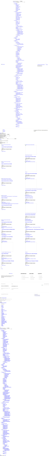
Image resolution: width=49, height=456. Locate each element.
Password (1, 300)
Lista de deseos (27, 192)
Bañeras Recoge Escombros (19, 114)
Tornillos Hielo (5, 346)
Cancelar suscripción (4, 310)
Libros (2, 422)
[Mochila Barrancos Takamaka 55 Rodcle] (30, 258)
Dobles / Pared (6, 385)
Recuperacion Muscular (19, 75)
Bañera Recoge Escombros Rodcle (30, 156)
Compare (34, 192)
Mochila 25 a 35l (18, 98)
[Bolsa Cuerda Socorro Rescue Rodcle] (37, 166)
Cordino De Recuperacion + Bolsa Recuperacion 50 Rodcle (34, 229)
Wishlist (2, 325)
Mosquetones (4, 394)
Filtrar (15, 138)
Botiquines (17, 5)
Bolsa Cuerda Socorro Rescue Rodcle (31, 173)
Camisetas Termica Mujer (19, 103)
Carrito (2, 311)
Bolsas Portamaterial (20, 29)
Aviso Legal (3, 309)
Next (2, 268)
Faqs (2, 315)
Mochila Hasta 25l (18, 99)
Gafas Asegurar (19, 49)
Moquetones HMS (20, 30)
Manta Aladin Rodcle (5, 253)
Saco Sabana (17, 42)
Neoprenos (4, 361)
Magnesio (19, 50)
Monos (17, 83)
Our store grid (3, 319)
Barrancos (16, 20)
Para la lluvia (16, 108)
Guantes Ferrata (19, 63)
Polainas (17, 110)
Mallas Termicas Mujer (19, 106)
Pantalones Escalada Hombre (19, 94)
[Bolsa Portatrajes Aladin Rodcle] (37, 208)
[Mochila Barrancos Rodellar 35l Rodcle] (7, 258)
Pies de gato (17, 72)
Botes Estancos (18, 23)
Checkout (3, 312)
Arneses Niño (17, 52)
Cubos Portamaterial (20, 123)
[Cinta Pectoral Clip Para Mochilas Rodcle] (7, 227)
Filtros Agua (17, 7)
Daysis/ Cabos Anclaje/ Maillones (20, 60)
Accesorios (19, 35)
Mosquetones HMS (20, 87)
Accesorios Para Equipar (21, 46)
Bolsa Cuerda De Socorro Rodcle (7, 163)
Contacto (3, 307)
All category (16, 3)
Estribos (17, 61)
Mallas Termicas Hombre (6, 420)
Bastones (16, 37)
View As (1, 143)
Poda (16, 124)
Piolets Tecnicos (18, 17)
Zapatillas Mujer (18, 107)
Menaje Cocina (5, 335)
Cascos (17, 24)
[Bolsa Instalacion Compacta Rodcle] (37, 183)
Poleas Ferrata (19, 64)
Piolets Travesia (18, 18)
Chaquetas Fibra (5, 431)
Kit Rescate (17, 16)
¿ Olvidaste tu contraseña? (3, 302)
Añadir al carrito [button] (3, 151)
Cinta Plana (6, 444)
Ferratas (17, 62)
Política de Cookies (4, 321)
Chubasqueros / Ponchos (19, 109)
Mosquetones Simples (20, 34)
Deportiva (19, 58)
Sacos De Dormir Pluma (20, 44)
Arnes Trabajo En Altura (19, 113)
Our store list (3, 320)
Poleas (17, 36)
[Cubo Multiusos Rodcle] (28, 234)
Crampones (17, 13)
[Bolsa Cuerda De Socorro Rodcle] (6, 161)
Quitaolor (17, 10)
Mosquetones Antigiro (20, 69)
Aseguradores (17, 53)
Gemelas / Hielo (19, 59)
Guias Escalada (18, 96)
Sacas (16, 89)
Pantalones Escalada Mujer (6, 433)
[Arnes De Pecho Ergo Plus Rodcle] (6, 144)
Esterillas (17, 41)
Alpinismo (16, 11)
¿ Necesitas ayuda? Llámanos (41, 64)
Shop (2, 306)
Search (21, 1)
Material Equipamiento (19, 66)
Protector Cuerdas (20, 119)
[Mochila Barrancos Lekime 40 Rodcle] (37, 246)
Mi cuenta (3, 317)
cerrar (5, 455)
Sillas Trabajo (17, 126)
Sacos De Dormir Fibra (7, 370)
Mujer (15, 102)
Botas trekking (18, 39)
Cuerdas (17, 25)
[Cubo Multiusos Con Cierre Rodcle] (6, 234)
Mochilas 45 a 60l (18, 100)
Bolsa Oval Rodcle (4, 197)
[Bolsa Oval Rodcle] (4, 195)
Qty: (25, 159)
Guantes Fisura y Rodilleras (19, 65)
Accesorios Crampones (19, 12)
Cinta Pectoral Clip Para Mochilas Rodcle (8, 229)
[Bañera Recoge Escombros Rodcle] (37, 149)
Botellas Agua (17, 4)
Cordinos (19, 57)
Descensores (4, 446)
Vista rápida (31, 192)
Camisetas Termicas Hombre (19, 92)
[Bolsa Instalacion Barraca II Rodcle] (6, 178)
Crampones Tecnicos (18, 14)
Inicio (2, 305)
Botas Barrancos (18, 22)
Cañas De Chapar (20, 47)
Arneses (2, 145)
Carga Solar (16, 40)
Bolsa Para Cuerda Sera (29, 197)
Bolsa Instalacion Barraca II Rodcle (7, 180)
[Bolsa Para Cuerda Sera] (28, 195)
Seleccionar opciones (27, 219)
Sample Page (3, 323)
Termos (4, 337)
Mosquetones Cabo (20, 86)
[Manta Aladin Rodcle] (13, 246)
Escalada (16, 45)
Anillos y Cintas (18, 21)
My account (3, 318)
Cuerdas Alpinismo (18, 15)
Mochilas (17, 28)
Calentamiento (18, 54)
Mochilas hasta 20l (18, 101)
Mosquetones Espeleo (18, 84)
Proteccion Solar (18, 9)
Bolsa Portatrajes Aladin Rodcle (30, 214)
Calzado (15, 38)
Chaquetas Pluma (18, 93)
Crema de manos (7, 374)
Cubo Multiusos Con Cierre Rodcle (7, 236)
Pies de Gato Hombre (20, 73)
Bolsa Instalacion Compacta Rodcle (30, 190)
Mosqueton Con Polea (20, 31)
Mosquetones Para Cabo (20, 70)
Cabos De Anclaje (5, 442)
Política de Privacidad (4, 322)
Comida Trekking (18, 6)
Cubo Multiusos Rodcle (29, 236)
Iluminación (16, 95)
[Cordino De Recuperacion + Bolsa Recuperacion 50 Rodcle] (32, 227)
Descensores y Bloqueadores (19, 26)
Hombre (3, 418)
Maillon (17, 27)
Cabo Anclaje (17, 78)
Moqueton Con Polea (20, 68)
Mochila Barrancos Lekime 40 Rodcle (31, 253)
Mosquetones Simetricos (20, 33)
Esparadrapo (19, 48)
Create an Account (4, 297)
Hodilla (18, 125)
